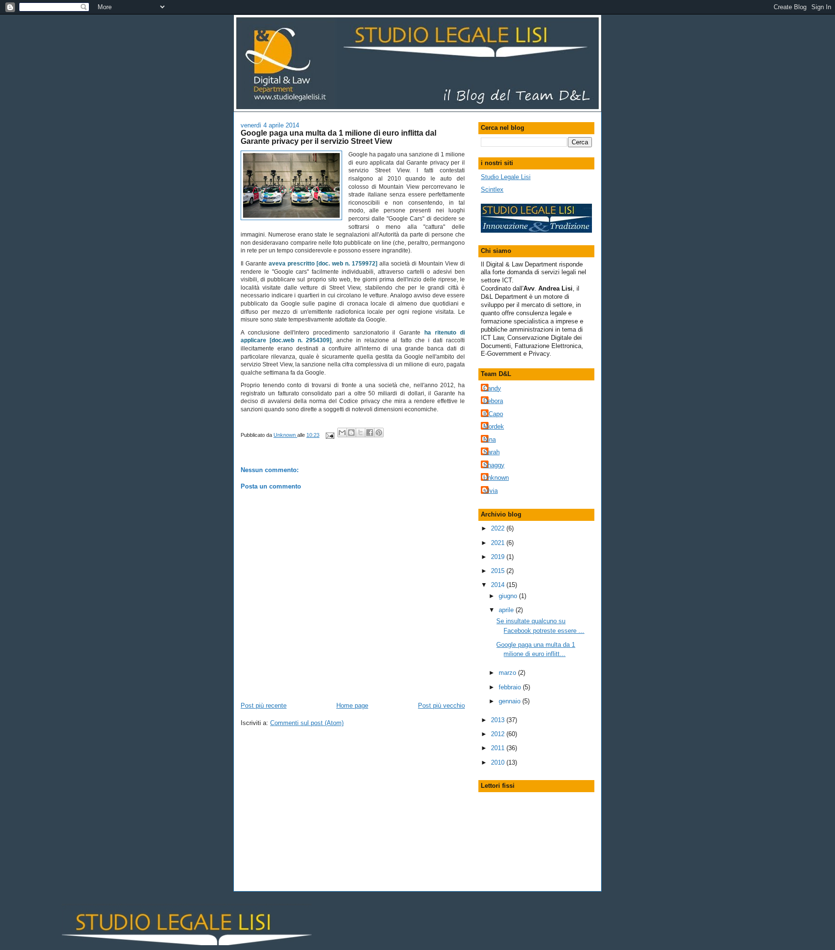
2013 (498, 720)
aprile (507, 610)
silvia (490, 490)
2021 (498, 542)
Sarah (491, 452)
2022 (498, 528)
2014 (498, 584)
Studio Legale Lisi (506, 177)
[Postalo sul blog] (351, 432)
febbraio (511, 687)
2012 (498, 734)
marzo (508, 672)
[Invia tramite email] (342, 432)
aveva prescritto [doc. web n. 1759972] (323, 263)
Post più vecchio (441, 705)
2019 (498, 556)
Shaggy (493, 465)
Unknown (496, 477)
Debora (493, 401)
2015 (498, 570)
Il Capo (493, 414)
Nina (489, 439)
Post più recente (264, 705)
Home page (352, 705)
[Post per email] (329, 435)
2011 (498, 748)
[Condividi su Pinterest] (379, 432)
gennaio (510, 701)
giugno (509, 596)
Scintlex (492, 189)
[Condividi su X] (360, 432)
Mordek (493, 426)
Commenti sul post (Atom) (307, 722)
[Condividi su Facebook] (369, 432)
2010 (498, 762)
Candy (492, 388)
